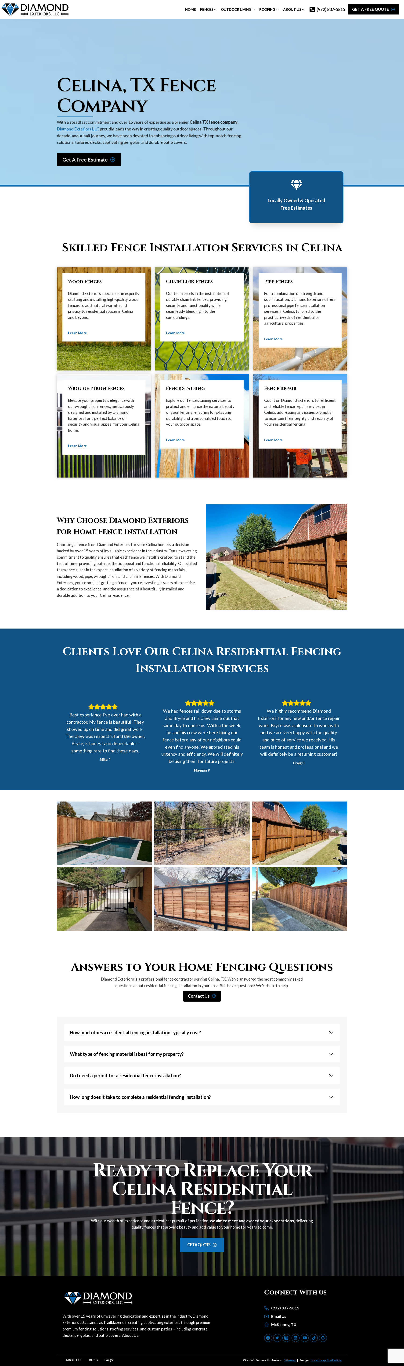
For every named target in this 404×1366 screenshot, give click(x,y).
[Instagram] (286, 1338)
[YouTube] (305, 1338)
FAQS (109, 1360)
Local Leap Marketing (326, 1360)
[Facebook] (268, 1338)
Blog (93, 1360)
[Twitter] (277, 1338)
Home (190, 9)
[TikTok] (314, 1338)
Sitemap (290, 1360)
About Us (130, 1335)
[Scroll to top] (391, 1346)
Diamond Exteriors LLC (78, 128)
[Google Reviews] (323, 1338)
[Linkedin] (295, 1338)
